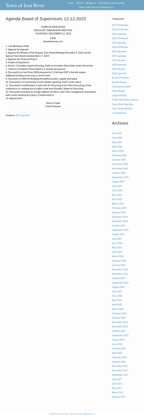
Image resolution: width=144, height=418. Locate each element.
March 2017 (118, 392)
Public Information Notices (125, 100)
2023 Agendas (23, 115)
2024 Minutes (118, 60)
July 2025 (117, 186)
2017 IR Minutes (120, 25)
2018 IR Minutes (120, 29)
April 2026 (117, 146)
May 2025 (117, 195)
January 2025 (119, 212)
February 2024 (119, 261)
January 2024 (119, 265)
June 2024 (117, 243)
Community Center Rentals (111, 3)
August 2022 (118, 340)
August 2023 (118, 287)
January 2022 (119, 348)
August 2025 (118, 181)
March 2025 (118, 203)
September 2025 (120, 177)
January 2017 (119, 397)
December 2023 (120, 269)
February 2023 (119, 313)
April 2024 (117, 252)
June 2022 (117, 344)
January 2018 (119, 362)
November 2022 (120, 326)
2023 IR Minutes (120, 47)
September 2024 (120, 230)
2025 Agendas (119, 64)
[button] (83, 3)
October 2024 (118, 225)
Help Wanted (118, 91)
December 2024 (120, 217)
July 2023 (117, 291)
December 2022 (120, 322)
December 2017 (120, 366)
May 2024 (117, 247)
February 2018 (119, 357)
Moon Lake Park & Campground (95, 7)
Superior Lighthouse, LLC (85, 414)
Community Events (121, 86)
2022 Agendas (119, 34)
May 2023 (117, 300)
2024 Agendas (119, 51)
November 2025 (120, 168)
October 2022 (118, 331)
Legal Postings (119, 95)
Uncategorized (119, 113)
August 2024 (118, 234)
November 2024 (120, 221)
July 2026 (117, 133)
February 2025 (119, 208)
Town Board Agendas (122, 104)
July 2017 (117, 379)
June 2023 (117, 296)
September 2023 (120, 283)
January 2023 (119, 318)
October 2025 (118, 173)
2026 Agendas (119, 73)
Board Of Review (120, 78)
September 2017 (120, 375)
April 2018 (117, 353)
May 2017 (117, 388)
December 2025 (120, 164)
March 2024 (118, 256)
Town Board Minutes (122, 108)
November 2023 (120, 274)
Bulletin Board (119, 82)
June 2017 (117, 384)
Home (71, 3)
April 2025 (117, 199)
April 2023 (117, 304)
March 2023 (118, 309)
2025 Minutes (118, 69)
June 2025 (117, 190)
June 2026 (117, 138)
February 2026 (119, 155)
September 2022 (120, 335)
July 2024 (117, 239)
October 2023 (118, 278)
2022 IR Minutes (120, 38)
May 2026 (117, 142)
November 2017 (120, 370)
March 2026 (118, 151)
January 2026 (119, 160)
